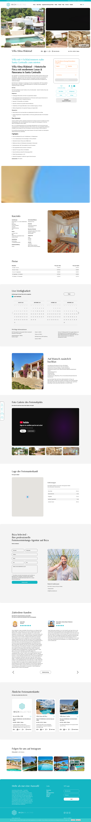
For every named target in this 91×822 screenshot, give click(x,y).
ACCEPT (73, 820)
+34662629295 (74, 0)
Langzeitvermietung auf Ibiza (47, 4)
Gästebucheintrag (45, 672)
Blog (63, 4)
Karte (47, 791)
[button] (78, 313)
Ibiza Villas (39, 4)
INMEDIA (69, 818)
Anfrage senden (25, 582)
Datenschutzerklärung (16, 579)
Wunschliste (48, 790)
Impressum (48, 794)
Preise (61, 95)
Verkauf (59, 4)
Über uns (48, 795)
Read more (78, 820)
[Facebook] (69, 86)
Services (67, 4)
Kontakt (71, 4)
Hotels (56, 4)
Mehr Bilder (84, 45)
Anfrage (71, 95)
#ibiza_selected (18, 752)
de (83, 4)
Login (71, 799)
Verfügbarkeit (71, 91)
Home (34, 4)
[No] (89, 820)
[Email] (74, 86)
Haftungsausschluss (50, 792)
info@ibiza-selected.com (80, 0)
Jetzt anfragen (66, 79)
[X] (72, 86)
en (81, 4)
